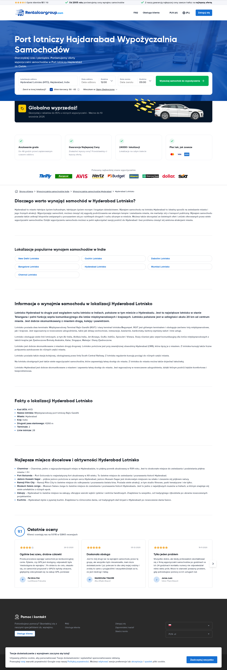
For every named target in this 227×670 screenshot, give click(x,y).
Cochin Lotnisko (93, 258)
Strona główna (26, 191)
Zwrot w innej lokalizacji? (34, 89)
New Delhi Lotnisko (28, 258)
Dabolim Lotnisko (160, 258)
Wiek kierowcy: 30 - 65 (65, 89)
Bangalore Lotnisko (28, 266)
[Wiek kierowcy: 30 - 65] (51, 89)
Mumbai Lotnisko (160, 266)
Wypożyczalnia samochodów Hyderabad (92, 191)
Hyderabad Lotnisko (95, 266)
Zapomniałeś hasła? (124, 627)
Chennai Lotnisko (27, 274)
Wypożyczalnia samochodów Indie (53, 191)
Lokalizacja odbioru (28, 79)
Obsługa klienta (151, 12)
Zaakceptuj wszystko (202, 660)
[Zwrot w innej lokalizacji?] (19, 89)
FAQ (136, 12)
